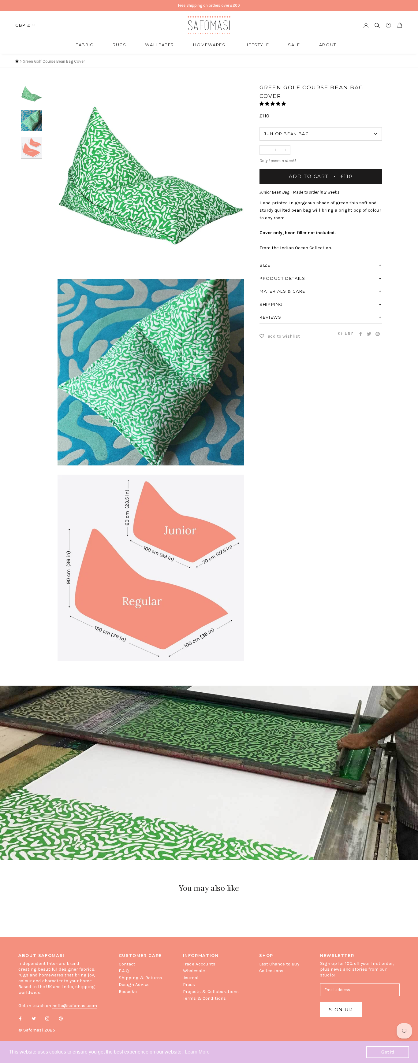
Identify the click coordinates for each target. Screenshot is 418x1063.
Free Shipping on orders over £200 (209, 5)
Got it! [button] (387, 1052)
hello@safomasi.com (74, 1005)
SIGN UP (341, 1010)
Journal (191, 977)
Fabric (85, 44)
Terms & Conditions (204, 998)
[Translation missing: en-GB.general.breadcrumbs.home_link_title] (17, 61)
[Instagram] (47, 1018)
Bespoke (128, 991)
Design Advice (134, 984)
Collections (271, 970)
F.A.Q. (124, 970)
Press (189, 984)
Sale (294, 44)
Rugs (119, 44)
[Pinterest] (377, 334)
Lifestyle (256, 44)
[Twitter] (369, 334)
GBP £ (22, 25)
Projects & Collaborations (211, 991)
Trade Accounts (199, 964)
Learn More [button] (197, 1051)
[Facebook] (360, 334)
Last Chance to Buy (279, 964)
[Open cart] (400, 25)
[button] (273, 103)
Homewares (209, 44)
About (327, 44)
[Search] (377, 25)
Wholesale (194, 970)
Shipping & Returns (140, 977)
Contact (127, 964)
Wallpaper (159, 44)
